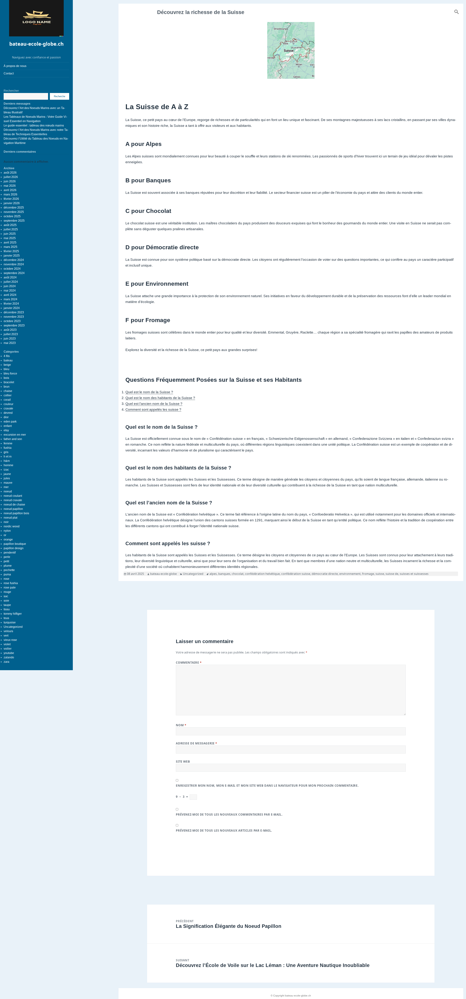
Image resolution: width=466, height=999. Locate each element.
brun (6, 386)
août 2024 (10, 277)
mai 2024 (10, 290)
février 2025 (11, 251)
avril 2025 (10, 242)
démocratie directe (325, 574)
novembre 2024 (14, 264)
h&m (7, 460)
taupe (7, 604)
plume (8, 565)
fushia (7, 447)
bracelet (9, 382)
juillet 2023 (11, 334)
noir (6, 522)
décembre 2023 (14, 312)
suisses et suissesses (414, 574)
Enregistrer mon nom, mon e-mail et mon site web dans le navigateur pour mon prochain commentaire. (267, 786)
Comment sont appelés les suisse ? (153, 409)
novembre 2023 (14, 316)
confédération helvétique (262, 574)
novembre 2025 (14, 211)
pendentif (10, 552)
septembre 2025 (14, 220)
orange (8, 539)
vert (6, 635)
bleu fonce (10, 373)
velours (8, 631)
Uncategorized (13, 626)
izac (6, 469)
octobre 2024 (12, 268)
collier (7, 395)
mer (6, 487)
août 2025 (10, 225)
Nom (181, 725)
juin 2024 (10, 286)
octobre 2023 (12, 321)
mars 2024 (10, 299)
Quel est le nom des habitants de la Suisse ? (160, 398)
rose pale (10, 587)
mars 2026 (10, 194)
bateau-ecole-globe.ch (36, 43)
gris (6, 452)
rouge (7, 591)
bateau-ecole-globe (163, 574)
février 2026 (11, 198)
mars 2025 (10, 246)
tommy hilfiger (13, 613)
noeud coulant (13, 495)
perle (7, 556)
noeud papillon (13, 508)
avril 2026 (10, 190)
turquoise (10, 622)
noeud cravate (13, 500)
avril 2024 (10, 294)
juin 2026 (10, 181)
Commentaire (189, 663)
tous (6, 618)
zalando (9, 657)
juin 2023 (10, 338)
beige (7, 364)
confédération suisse (295, 574)
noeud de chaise (14, 504)
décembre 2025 (14, 207)
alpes (213, 574)
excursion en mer (15, 434)
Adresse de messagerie (196, 743)
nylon (7, 530)
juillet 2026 (11, 177)
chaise (8, 391)
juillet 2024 (11, 281)
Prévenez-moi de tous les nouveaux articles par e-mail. (224, 830)
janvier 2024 (12, 308)
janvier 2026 (12, 203)
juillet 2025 (11, 229)
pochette (9, 570)
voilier (7, 648)
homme (8, 465)
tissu (7, 609)
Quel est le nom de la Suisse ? (149, 392)
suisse (380, 574)
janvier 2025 (12, 255)
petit (6, 561)
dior (6, 417)
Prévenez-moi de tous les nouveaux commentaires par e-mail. (229, 814)
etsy (6, 430)
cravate (8, 408)
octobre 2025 (12, 216)
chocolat (238, 574)
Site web (183, 762)
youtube (9, 653)
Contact (9, 73)
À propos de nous (15, 66)
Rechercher (11, 90)
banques (224, 574)
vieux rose (10, 639)
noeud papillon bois (16, 513)
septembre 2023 (14, 325)
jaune (7, 473)
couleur (8, 404)
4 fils (7, 356)
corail (7, 399)
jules (7, 478)
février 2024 (11, 303)
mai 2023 (10, 342)
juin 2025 (10, 233)
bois (6, 377)
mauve (8, 482)
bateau (8, 360)
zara (6, 661)
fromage (368, 574)
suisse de (392, 574)
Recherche (59, 96)
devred (8, 412)
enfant (8, 425)
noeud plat (10, 517)
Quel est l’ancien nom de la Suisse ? (153, 404)
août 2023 (10, 329)
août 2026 (10, 172)
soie (6, 600)
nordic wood (11, 526)
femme (8, 443)
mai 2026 (10, 185)
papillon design (13, 548)
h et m (7, 456)
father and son (13, 439)
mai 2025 (10, 238)
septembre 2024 (14, 273)
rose (6, 578)
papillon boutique (15, 543)
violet (7, 644)
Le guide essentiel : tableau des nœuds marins (34, 125)
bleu (6, 369)
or (5, 535)
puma (7, 574)
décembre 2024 (14, 259)
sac (6, 596)
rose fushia (11, 583)
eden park (10, 421)
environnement (350, 574)
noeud (8, 491)
